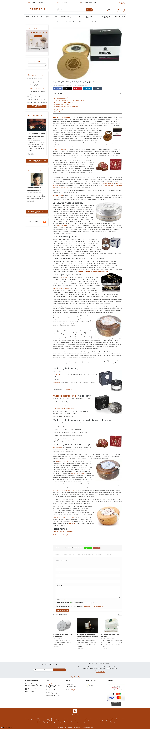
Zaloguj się (111, 9)
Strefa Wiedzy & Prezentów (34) (37, 102)
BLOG (123, 16)
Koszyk (121, 10)
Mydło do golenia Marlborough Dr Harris (64, 490)
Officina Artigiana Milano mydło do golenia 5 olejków (92, 271)
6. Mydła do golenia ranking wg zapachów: (66, 106)
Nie (97, 548)
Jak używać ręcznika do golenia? (110, 635)
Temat (58, 579)
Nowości (27, 16)
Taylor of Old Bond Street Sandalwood (63, 408)
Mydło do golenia (58, 195)
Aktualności (28, 693)
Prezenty (117, 16)
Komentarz (59, 585)
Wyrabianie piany (62, 225)
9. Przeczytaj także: (59, 112)
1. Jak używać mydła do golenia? (63, 97)
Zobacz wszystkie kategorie (37, 106)
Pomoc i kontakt (63, 2)
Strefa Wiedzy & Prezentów (81, 554)
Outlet (101, 16)
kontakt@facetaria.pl (75, 690)
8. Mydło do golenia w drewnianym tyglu (65, 110)
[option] (37, 136)
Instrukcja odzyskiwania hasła (53, 695)
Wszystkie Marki (107, 17)
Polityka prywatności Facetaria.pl (33, 685)
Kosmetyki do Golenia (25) (37, 88)
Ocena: (58, 599)
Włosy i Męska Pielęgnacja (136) (37, 99)
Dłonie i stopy (79, 17)
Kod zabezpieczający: (62, 602)
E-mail (58, 573)
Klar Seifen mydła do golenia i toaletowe (63, 635)
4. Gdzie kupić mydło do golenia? (63, 102)
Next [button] (47, 137)
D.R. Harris (111, 183)
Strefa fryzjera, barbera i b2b (88, 2)
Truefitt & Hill (105, 183)
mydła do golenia (64, 277)
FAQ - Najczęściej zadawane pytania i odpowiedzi (53, 686)
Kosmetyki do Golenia (95, 554)
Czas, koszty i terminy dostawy (38, 2)
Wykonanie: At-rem (88, 727)
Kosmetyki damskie (89, 17)
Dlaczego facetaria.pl (31, 688)
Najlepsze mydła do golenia (61, 288)
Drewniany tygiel (57, 447)
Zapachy (63, 16)
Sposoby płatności (50, 689)
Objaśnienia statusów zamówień (54, 688)
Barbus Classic (68, 389)
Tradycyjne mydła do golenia (61, 149)
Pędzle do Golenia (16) (36, 94)
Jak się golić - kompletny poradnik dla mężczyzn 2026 (87, 635)
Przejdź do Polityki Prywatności (93, 606)
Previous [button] (26, 137)
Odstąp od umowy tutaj (53, 684)
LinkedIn (88, 88)
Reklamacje (49, 692)
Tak (89, 548)
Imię (57, 566)
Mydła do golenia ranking (65, 395)
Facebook (58, 88)
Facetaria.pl (71, 523)
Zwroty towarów (50, 691)
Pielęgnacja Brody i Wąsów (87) (37, 97)
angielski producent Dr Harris (63, 461)
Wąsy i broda (69, 17)
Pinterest (78, 88)
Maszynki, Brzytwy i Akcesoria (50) (34, 85)
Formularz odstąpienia (51, 694)
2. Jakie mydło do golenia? (61, 98)
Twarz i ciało (48, 17)
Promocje (35, 16)
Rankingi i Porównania (108, 554)
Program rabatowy (30, 691)
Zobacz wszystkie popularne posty (37, 212)
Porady (47, 697)
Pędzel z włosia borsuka (59, 538)
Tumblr (97, 88)
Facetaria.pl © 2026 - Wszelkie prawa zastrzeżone (70, 727)
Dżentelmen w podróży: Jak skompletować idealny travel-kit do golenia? (36, 136)
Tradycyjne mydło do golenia (61, 117)
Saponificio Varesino (109, 185)
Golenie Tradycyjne (68, 554)
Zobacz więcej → (100, 671)
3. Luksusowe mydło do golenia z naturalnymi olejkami (69, 100)
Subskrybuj (59, 670)
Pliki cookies (28, 690)
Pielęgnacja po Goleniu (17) (37, 91)
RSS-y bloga (33, 221)
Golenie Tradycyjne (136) (35, 78)
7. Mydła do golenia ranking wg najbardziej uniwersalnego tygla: (72, 108)
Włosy (57, 16)
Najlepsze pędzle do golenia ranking (63, 531)
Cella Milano (56, 383)
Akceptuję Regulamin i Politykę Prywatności (80, 606)
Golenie (42, 16)
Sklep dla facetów (38, 12)
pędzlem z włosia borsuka (78, 473)
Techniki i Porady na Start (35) (35, 81)
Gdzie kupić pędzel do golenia (61, 535)
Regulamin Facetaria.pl (31, 684)
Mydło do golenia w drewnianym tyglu (63, 517)
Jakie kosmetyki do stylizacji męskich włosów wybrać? (34, 189)
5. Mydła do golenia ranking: (62, 104)
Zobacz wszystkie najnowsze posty (37, 161)
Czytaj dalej (31, 154)
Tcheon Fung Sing (64, 187)
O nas (26, 687)
